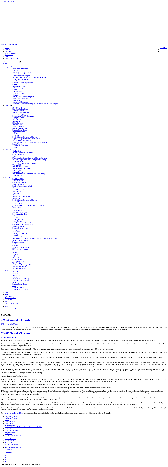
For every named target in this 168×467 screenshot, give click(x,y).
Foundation (8, 452)
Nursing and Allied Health (20, 233)
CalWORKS (16, 135)
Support (14, 282)
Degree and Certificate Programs (22, 72)
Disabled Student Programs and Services (24, 137)
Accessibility (9, 442)
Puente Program (17, 144)
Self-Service (16, 275)
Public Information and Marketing (22, 186)
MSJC (7, 306)
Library (14, 230)
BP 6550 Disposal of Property (10, 324)
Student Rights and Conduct (21, 196)
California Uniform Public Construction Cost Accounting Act (23, 427)
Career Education (17, 219)
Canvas (14, 277)
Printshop (15, 252)
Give (6, 56)
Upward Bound (17, 210)
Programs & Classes (11, 67)
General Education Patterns (20, 74)
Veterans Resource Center (20, 146)
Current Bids (9, 428)
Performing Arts (9, 51)
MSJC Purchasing (10, 308)
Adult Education (17, 81)
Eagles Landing (17, 203)
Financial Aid (16, 119)
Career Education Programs (20, 79)
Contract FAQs (9, 423)
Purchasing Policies (11, 418)
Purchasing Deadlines (11, 416)
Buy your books (17, 91)
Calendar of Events (18, 154)
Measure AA (9, 449)
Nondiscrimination (10, 439)
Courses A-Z (16, 90)
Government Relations (19, 182)
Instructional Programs (19, 216)
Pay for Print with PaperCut (20, 280)
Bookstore (15, 254)
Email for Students (18, 287)
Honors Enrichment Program (21, 76)
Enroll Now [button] (163, 48)
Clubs (14, 156)
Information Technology (19, 268)
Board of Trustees (10, 53)
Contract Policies (10, 421)
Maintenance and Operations (21, 247)
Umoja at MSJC (17, 165)
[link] (9, 44)
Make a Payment (17, 123)
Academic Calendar (18, 93)
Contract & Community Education (23, 83)
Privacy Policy (9, 440)
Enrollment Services (18, 189)
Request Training (10, 425)
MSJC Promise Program (19, 126)
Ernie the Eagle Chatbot (19, 130)
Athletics (7, 49)
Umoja (14, 147)
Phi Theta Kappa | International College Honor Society (29, 77)
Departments (9, 177)
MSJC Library (16, 100)
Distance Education (18, 226)
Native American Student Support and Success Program (29, 142)
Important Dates (17, 125)
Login (7, 270)
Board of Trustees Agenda (13, 447)
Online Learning (17, 88)
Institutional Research (19, 266)
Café (13, 256)
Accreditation (9, 451)
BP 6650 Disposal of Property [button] (15, 320)
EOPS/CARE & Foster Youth (21, 140)
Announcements (10, 432)
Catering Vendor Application (13, 435)
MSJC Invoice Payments (20, 249)
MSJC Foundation (18, 184)
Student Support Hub (11, 58)
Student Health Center (19, 195)
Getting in (8, 105)
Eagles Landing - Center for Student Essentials (26, 139)
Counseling (15, 193)
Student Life (9, 149)
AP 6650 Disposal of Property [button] (15, 333)
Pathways (15, 70)
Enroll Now (4, 63)
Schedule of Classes (18, 86)
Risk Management (18, 261)
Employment (9, 55)
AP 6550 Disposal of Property (10, 337)
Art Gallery (15, 217)
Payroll (14, 251)
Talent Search (16, 207)
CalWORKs (16, 202)
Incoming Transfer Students (20, 112)
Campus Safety (17, 259)
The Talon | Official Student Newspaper (24, 163)
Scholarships (16, 121)
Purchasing (15, 244)
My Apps (15, 273)
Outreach (15, 235)
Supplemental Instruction (20, 102)
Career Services (17, 221)
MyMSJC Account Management (22, 279)
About (7, 48)
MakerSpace (16, 231)
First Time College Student (20, 109)
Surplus (7, 420)
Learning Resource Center (20, 98)
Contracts (15, 245)
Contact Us (8, 434)
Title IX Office (16, 263)
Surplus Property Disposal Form (13, 413)
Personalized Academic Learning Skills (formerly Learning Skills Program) (35, 104)
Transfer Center (17, 209)
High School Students (19, 114)
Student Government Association (22, 153)
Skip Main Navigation (7, 1)
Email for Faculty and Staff (20, 289)
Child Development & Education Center (24, 223)
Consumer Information (12, 444)
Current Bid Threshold (12, 430)
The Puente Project (18, 161)
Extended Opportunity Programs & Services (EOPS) (28, 205)
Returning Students (18, 111)
